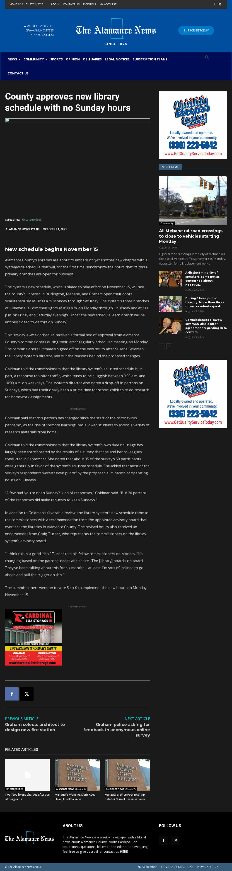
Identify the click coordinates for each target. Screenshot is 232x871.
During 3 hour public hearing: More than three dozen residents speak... (205, 302)
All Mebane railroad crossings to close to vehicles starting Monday (190, 236)
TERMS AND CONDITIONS (177, 867)
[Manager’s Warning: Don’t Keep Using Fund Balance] (77, 775)
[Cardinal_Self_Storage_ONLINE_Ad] (77, 637)
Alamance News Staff (22, 229)
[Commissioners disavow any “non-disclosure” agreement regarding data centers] (170, 326)
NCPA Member (147, 867)
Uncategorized (31, 220)
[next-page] (169, 346)
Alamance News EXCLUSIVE (71, 788)
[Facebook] (214, 4)
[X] (219, 4)
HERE (124, 851)
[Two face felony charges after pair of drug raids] (27, 775)
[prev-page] (162, 346)
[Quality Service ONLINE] (193, 125)
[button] (207, 57)
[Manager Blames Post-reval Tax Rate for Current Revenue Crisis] (127, 775)
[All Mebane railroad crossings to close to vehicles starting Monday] (193, 201)
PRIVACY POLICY (207, 867)
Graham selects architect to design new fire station (35, 727)
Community (166, 223)
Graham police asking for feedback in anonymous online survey (116, 730)
